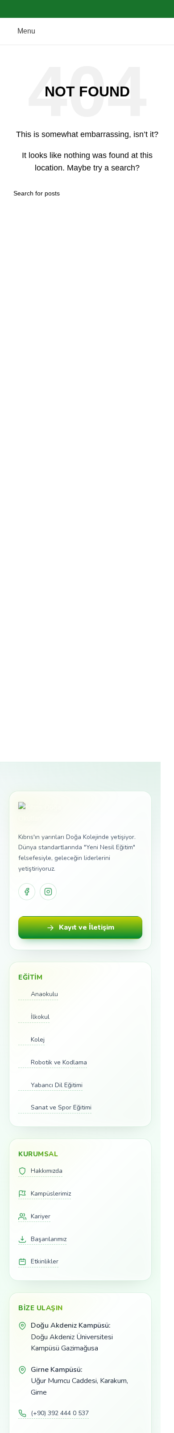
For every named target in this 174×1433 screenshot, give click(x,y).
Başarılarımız (48, 1239)
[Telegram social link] (108, 9)
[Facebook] (26, 891)
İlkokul (40, 1017)
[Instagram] (48, 891)
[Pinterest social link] (87, 9)
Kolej (38, 1039)
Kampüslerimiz (51, 1193)
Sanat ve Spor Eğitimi (61, 1107)
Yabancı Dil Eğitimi (57, 1085)
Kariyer (40, 1216)
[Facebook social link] (65, 9)
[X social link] (76, 9)
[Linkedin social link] (97, 9)
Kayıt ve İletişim (86, 927)
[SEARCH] (157, 193)
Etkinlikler (44, 1261)
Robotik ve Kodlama (59, 1062)
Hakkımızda (46, 1171)
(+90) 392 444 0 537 (60, 1413)
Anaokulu (44, 994)
